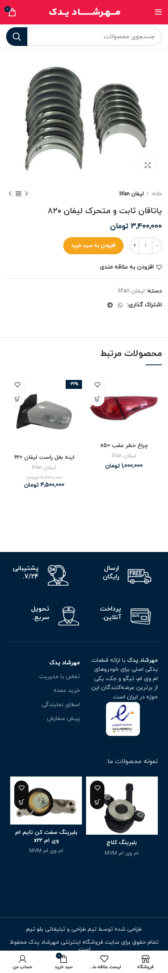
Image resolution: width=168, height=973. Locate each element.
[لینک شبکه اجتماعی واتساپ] (120, 305)
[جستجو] (16, 36)
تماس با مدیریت (59, 677)
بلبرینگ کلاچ (121, 842)
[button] (97, 399)
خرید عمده (67, 690)
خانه (156, 194)
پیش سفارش (63, 718)
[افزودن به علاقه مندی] (97, 385)
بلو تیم (35, 929)
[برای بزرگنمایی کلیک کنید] (147, 165)
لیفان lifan (131, 194)
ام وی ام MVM (122, 853)
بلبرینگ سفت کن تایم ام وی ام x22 (46, 836)
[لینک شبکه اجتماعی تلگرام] (110, 305)
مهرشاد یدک (64, 663)
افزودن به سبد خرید (93, 245)
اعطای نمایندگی (61, 705)
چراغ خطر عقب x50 (124, 445)
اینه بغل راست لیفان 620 (44, 457)
